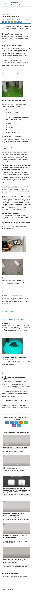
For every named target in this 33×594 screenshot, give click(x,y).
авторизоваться (6, 578)
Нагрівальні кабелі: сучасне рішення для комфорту (13, 514)
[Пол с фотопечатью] (16, 309)
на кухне (16, 65)
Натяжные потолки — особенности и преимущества (16, 536)
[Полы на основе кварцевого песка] (16, 371)
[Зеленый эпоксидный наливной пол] (16, 86)
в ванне (23, 65)
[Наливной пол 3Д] (16, 344)
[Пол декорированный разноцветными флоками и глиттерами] (16, 264)
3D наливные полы (10, 468)
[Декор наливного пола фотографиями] (16, 317)
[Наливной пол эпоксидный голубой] (16, 71)
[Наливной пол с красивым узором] (16, 289)
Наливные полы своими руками (15, 447)
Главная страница (6, 14)
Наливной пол (20, 19)
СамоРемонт (14, 2)
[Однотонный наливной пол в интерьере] (16, 241)
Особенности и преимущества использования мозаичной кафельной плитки (14, 560)
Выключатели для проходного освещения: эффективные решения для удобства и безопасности (16, 490)
